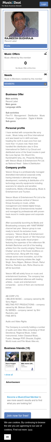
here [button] (30, 429)
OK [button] (7, 437)
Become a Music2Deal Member (23, 397)
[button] (17, 415)
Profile (7, 45)
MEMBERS (25, 83)
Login (43, 4)
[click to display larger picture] (25, 24)
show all (9, 374)
